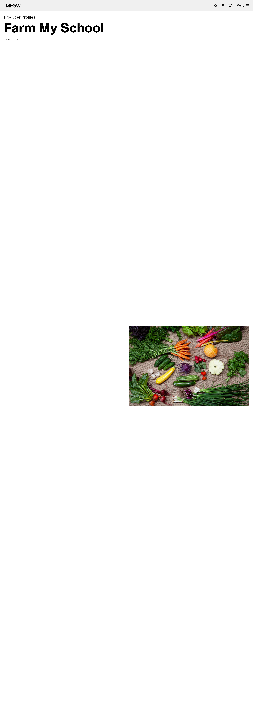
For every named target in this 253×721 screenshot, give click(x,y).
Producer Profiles (19, 17)
